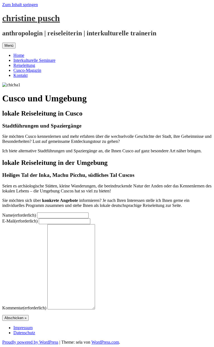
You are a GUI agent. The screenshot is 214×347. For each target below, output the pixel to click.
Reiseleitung (24, 65)
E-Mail (20, 221)
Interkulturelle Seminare (34, 60)
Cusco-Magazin (27, 70)
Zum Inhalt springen (20, 4)
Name (19, 215)
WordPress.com (105, 342)
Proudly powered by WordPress (30, 342)
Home (18, 55)
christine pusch (31, 18)
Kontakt (20, 75)
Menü (8, 45)
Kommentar (24, 308)
